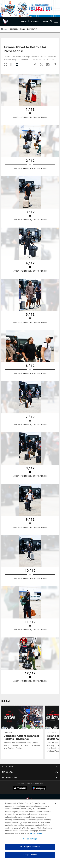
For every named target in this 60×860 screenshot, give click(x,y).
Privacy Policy (36, 833)
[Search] (51, 21)
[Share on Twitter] (41, 66)
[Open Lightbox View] (30, 98)
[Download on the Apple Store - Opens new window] (20, 788)
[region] (30, 829)
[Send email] (48, 66)
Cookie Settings (30, 839)
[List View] (17, 64)
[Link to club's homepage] (5, 20)
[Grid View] (11, 64)
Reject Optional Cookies (30, 847)
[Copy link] (54, 64)
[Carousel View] (5, 64)
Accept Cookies (30, 855)
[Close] (55, 804)
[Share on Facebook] (35, 66)
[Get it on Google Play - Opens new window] (39, 789)
